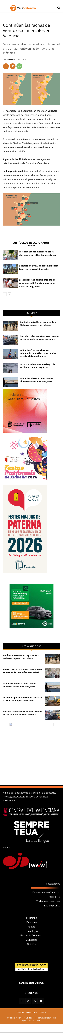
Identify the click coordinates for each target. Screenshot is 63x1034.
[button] (4, 8)
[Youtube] (41, 1001)
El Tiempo (31, 917)
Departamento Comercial (46, 892)
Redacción (11, 60)
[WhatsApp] (19, 66)
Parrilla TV (54, 896)
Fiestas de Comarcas (31, 935)
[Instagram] (28, 1001)
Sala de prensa (52, 905)
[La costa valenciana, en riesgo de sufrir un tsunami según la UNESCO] (10, 368)
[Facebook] (6, 66)
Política (31, 926)
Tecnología (31, 931)
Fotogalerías (53, 883)
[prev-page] (5, 294)
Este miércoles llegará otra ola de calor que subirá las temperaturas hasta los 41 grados (37, 283)
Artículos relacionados (31, 242)
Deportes (31, 922)
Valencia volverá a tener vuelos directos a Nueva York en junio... (36, 380)
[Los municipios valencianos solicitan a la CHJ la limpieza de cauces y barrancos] (52, 701)
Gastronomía (31, 1012)
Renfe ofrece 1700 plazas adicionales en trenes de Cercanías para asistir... (22, 671)
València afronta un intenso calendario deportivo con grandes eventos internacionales (38, 353)
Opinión (31, 944)
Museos (20, 1012)
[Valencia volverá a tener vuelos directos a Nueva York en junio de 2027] (10, 382)
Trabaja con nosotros (48, 901)
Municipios (31, 939)
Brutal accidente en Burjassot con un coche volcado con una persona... (39, 338)
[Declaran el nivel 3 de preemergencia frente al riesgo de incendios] (10, 269)
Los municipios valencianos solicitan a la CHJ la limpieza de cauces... (22, 699)
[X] (13, 66)
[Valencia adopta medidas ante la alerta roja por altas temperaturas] (10, 255)
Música (43, 1012)
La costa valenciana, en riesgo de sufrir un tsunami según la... (37, 366)
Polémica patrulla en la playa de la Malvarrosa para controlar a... (38, 323)
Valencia (52, 111)
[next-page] (9, 294)
